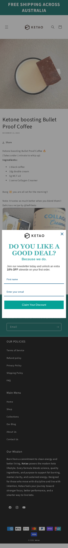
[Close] (62, 234)
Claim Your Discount (34, 304)
